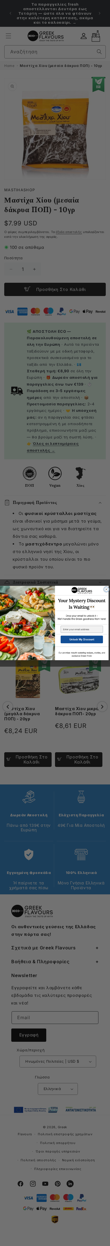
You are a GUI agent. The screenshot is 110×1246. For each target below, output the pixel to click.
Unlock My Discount (81, 639)
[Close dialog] (106, 589)
